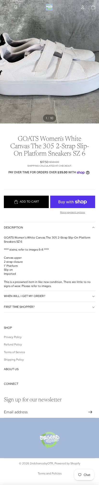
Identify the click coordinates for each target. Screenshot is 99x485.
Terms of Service (14, 352)
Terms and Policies (50, 473)
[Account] (82, 7)
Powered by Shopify (67, 463)
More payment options (72, 212)
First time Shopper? (19, 307)
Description (13, 227)
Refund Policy (13, 344)
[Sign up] (90, 412)
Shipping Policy (14, 360)
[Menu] (5, 7)
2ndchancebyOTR (41, 463)
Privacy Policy (13, 337)
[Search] (16, 7)
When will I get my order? (24, 296)
